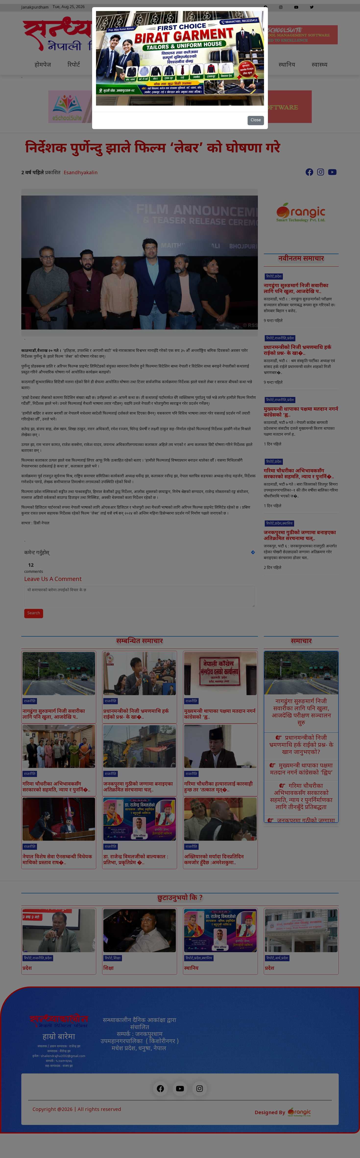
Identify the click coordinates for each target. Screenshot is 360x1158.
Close (256, 120)
